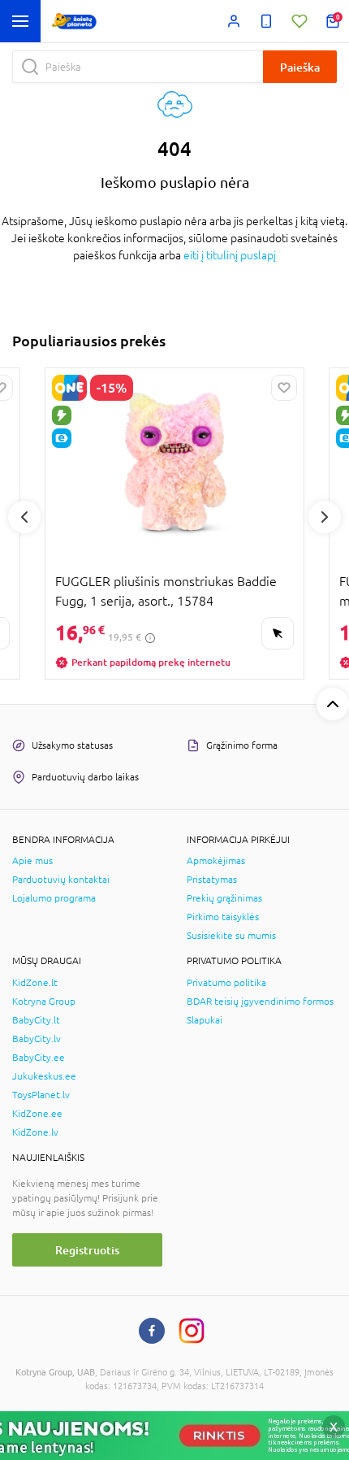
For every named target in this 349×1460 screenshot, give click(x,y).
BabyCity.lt (36, 1020)
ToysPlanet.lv (41, 1095)
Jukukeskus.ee (44, 1076)
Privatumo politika (226, 983)
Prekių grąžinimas (224, 898)
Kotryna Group (43, 1001)
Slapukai (204, 1020)
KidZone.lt (35, 983)
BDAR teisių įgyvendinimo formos (260, 1001)
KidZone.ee (37, 1113)
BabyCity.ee (38, 1057)
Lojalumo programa (54, 898)
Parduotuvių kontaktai (61, 879)
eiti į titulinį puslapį (229, 255)
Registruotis (87, 1250)
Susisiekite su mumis (231, 935)
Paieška (300, 67)
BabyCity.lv (36, 1039)
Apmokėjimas (216, 861)
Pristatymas (212, 879)
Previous (24, 517)
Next (324, 517)
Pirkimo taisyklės (223, 917)
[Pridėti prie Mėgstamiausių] (284, 388)
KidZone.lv (35, 1132)
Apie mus (32, 861)
